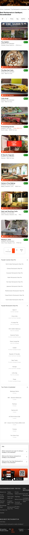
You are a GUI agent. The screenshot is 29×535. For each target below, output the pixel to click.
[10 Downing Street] (14, 119)
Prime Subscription (19, 493)
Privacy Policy (17, 507)
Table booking (9, 493)
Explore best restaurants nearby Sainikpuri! (11, 524)
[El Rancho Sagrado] (14, 147)
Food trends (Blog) (2, 496)
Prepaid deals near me (10, 502)
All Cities (2, 521)
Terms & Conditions (18, 503)
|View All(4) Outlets (18, 128)
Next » (21, 250)
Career (2, 513)
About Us (3, 492)
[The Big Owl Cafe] (14, 62)
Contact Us (3, 510)
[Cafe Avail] (14, 91)
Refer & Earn (19, 499)
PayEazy (17, 496)
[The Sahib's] (14, 34)
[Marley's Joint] (14, 232)
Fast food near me (10, 497)
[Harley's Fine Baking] (14, 175)
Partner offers (2, 501)
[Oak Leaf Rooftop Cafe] (14, 204)
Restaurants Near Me (11, 508)
